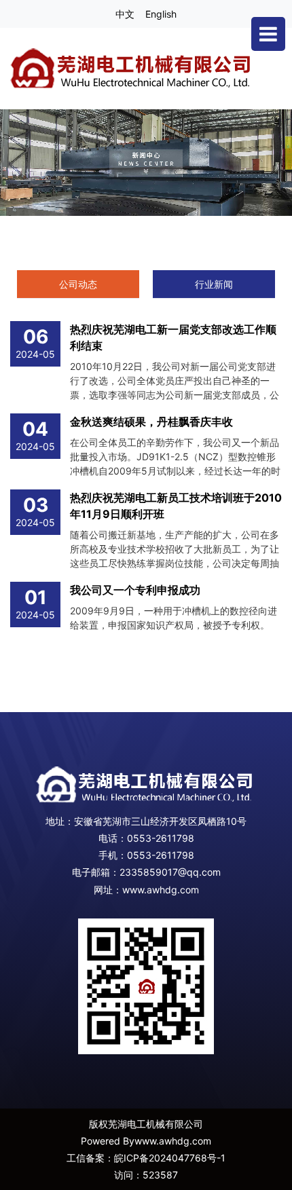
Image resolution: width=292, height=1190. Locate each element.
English (161, 14)
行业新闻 (214, 284)
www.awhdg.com (160, 889)
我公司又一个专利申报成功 (135, 590)
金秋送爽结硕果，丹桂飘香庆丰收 (151, 421)
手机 (107, 855)
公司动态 (78, 284)
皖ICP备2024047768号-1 (169, 1158)
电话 (107, 838)
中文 (124, 14)
